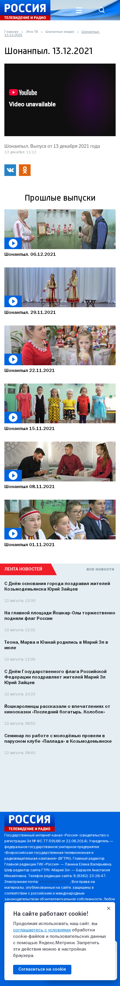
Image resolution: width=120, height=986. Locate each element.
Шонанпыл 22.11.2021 (29, 371)
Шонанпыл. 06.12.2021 (30, 255)
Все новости (100, 569)
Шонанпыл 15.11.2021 (29, 429)
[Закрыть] (108, 908)
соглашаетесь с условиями (42, 930)
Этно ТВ (32, 31)
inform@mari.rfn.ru (54, 882)
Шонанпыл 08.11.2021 (29, 487)
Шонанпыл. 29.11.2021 (30, 313)
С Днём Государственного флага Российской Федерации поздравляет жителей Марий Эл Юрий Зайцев (55, 677)
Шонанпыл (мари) (59, 31)
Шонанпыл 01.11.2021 (29, 545)
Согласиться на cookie (42, 969)
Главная (11, 31)
